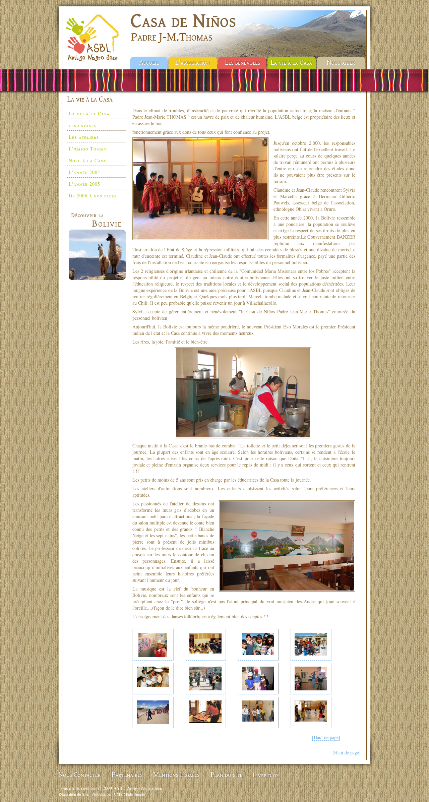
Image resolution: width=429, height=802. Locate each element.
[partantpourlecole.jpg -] (153, 712)
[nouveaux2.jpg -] (258, 678)
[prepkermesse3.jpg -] (205, 712)
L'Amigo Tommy (88, 148)
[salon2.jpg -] (310, 712)
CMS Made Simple (129, 794)
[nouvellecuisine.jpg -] (310, 678)
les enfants (83, 125)
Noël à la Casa (87, 160)
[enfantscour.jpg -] (310, 645)
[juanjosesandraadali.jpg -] (153, 678)
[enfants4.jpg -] (258, 645)
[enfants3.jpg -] (205, 645)
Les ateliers (84, 137)
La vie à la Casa (89, 113)
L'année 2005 (84, 184)
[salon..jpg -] (258, 712)
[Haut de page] (326, 737)
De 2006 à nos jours (93, 195)
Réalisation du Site (73, 794)
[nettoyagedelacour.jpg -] (205, 678)
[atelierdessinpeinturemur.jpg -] (153, 645)
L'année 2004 (84, 172)
